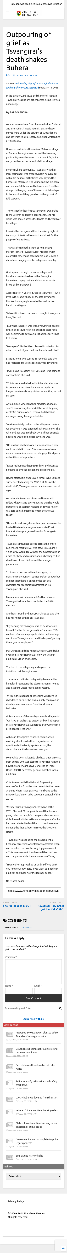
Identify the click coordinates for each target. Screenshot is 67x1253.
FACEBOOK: (27, 927)
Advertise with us (33, 1019)
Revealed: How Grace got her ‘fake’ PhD (51, 907)
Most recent (11, 1024)
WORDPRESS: (11, 927)
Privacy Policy (16, 1201)
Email (38, 985)
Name (9, 985)
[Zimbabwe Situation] (27, 16)
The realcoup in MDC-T (17, 905)
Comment (11, 957)
